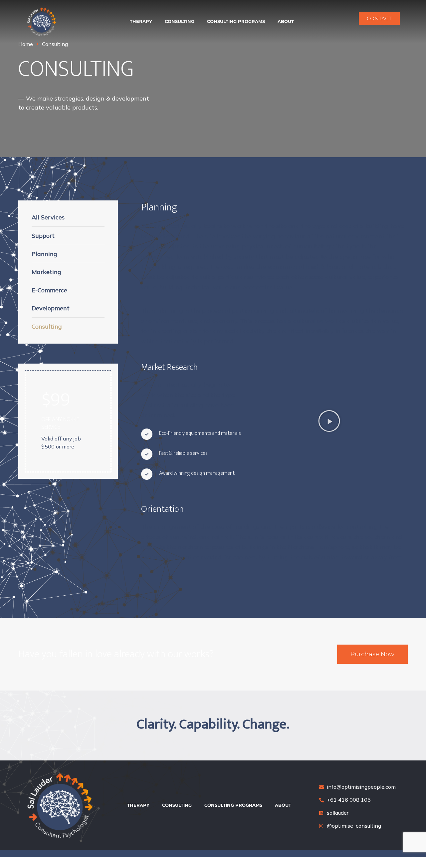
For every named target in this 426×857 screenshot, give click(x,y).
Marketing (46, 272)
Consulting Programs (236, 21)
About (286, 21)
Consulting (179, 21)
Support (43, 235)
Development (51, 308)
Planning (44, 254)
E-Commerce (49, 290)
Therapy (141, 21)
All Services (48, 217)
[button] (329, 421)
